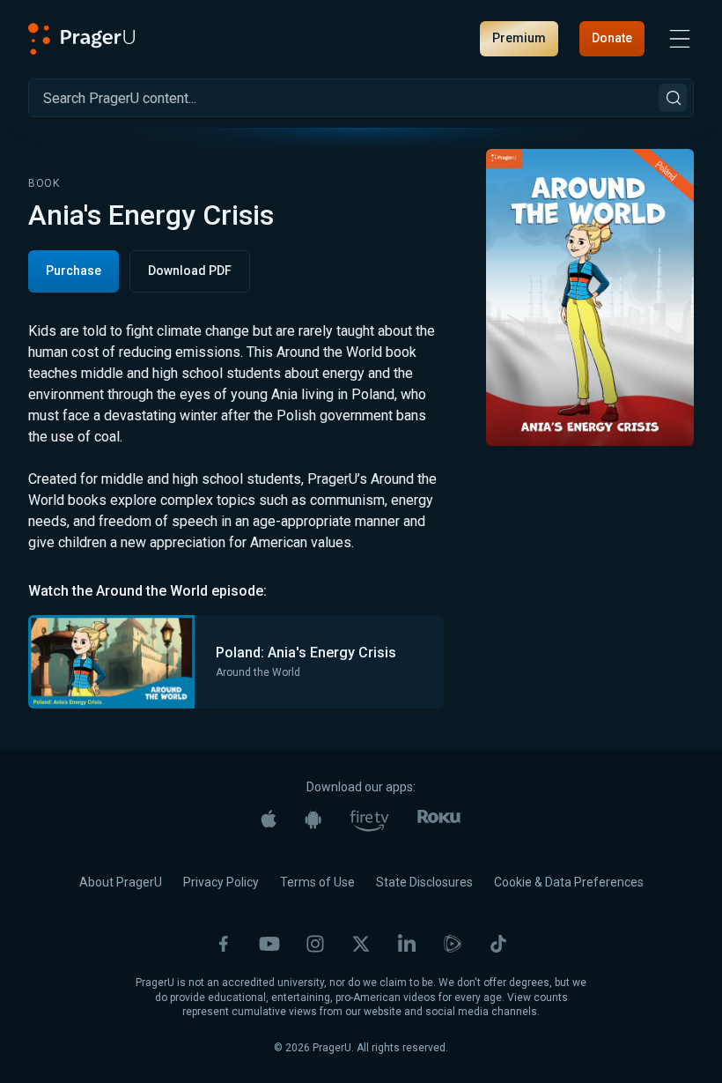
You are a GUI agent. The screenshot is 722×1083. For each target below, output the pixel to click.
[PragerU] (82, 39)
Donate (612, 38)
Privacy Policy (221, 882)
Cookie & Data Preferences (569, 882)
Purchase (73, 270)
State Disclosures (424, 882)
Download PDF (190, 270)
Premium (519, 38)
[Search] (673, 98)
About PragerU (120, 882)
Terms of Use (317, 882)
